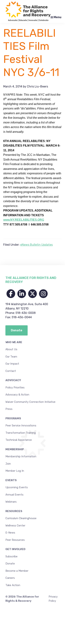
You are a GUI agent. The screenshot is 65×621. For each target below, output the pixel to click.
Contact (10, 371)
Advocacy (13, 380)
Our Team (11, 356)
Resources (13, 511)
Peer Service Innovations (20, 425)
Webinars (11, 501)
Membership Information (20, 456)
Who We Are (13, 342)
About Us (11, 349)
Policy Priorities (15, 387)
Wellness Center (15, 525)
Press (8, 409)
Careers (10, 578)
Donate (10, 563)
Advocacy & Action (17, 394)
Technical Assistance (18, 440)
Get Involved (15, 549)
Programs (13, 418)
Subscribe (11, 556)
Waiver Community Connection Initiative (30, 402)
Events (11, 480)
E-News (10, 532)
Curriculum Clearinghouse (20, 518)
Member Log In (14, 470)
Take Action (12, 585)
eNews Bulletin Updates (36, 244)
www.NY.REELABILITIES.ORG (23, 219)
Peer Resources (15, 540)
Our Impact (12, 363)
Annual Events (14, 494)
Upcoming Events (16, 487)
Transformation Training (20, 432)
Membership (14, 449)
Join (8, 463)
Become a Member (16, 570)
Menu (57, 17)
